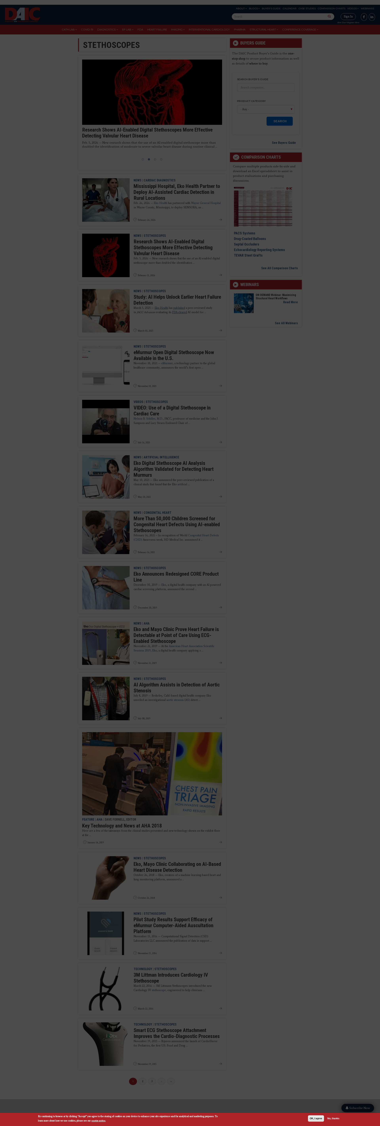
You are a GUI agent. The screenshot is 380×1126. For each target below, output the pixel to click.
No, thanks (333, 1118)
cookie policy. (98, 1120)
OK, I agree (316, 1118)
